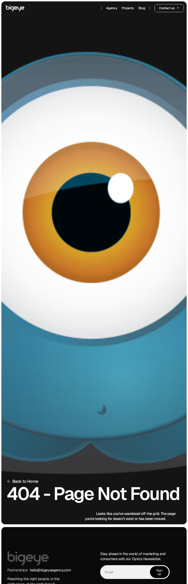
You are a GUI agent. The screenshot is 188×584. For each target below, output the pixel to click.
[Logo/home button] (15, 8)
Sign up (159, 572)
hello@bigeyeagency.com (50, 570)
